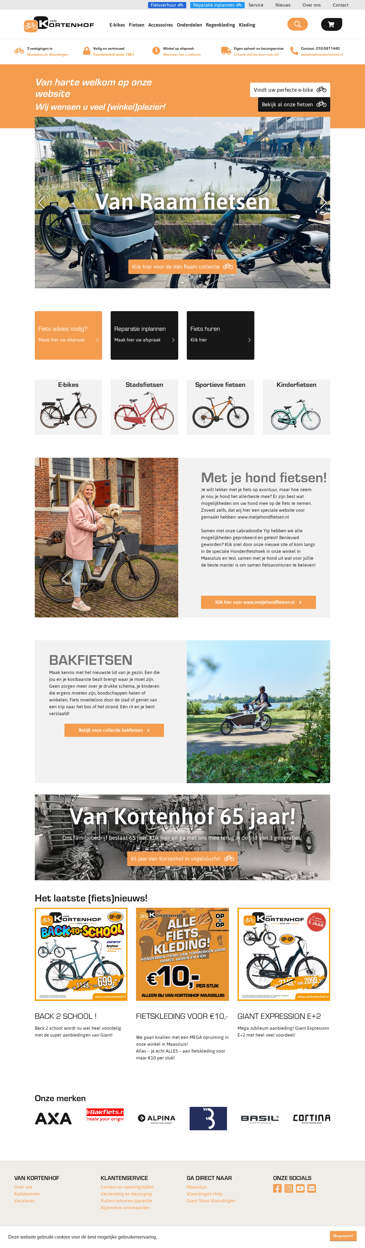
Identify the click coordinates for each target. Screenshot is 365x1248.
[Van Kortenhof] (58, 24)
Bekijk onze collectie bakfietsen (111, 730)
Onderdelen (189, 24)
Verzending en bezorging (126, 1194)
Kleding (247, 24)
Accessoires (160, 24)
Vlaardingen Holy (205, 1194)
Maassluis (197, 1187)
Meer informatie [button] (174, 1237)
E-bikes (117, 24)
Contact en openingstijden (127, 1187)
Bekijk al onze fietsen (287, 104)
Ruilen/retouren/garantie (126, 1200)
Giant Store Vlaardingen (211, 1200)
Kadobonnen (27, 1194)
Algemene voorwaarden (125, 1207)
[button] (182, 282)
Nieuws (283, 5)
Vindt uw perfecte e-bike (283, 89)
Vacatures (24, 1200)
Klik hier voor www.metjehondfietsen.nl (255, 602)
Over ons (312, 5)
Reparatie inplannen (214, 5)
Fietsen (136, 24)
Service (256, 5)
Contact (340, 5)
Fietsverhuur (163, 5)
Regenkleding (220, 24)
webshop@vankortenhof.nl (322, 54)
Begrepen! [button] (343, 1235)
